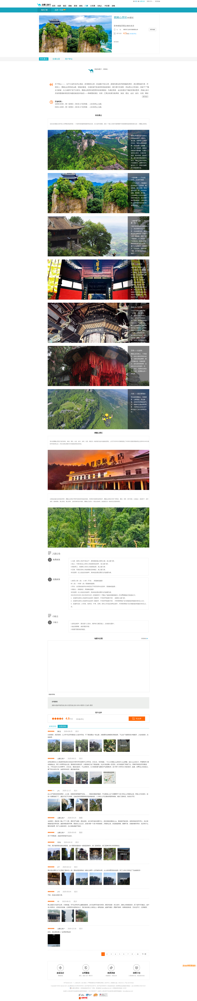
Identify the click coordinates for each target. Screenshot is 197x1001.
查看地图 (152, 29)
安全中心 (107, 983)
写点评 (138, 719)
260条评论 (133, 33)
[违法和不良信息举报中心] (103, 994)
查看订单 (149, 1)
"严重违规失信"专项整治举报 (95, 983)
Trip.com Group (129, 983)
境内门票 (44, 10)
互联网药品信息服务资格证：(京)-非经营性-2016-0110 (130, 986)
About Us (121, 983)
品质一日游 (59, 10)
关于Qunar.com (68, 983)
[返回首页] (44, 4)
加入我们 (84, 983)
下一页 (144, 954)
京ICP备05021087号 (90, 986)
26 (137, 954)
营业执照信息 (111, 986)
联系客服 (157, 1)
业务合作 (77, 983)
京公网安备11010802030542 (76, 986)
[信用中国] (83, 998)
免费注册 (142, 1)
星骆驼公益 (114, 983)
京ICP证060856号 (102, 986)
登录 (136, 1)
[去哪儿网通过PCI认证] (95, 994)
